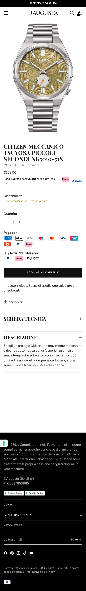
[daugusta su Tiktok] (25, 553)
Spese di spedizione (43, 286)
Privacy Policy (15, 493)
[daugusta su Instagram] (18, 553)
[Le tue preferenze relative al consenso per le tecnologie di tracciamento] (4, 443)
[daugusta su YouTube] (31, 553)
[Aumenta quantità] (7, 222)
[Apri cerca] (72, 13)
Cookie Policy (36, 493)
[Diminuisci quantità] (19, 222)
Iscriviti (76, 539)
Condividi (16, 302)
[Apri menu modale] (6, 13)
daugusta (31, 567)
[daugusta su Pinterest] (12, 553)
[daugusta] (43, 13)
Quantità (10, 214)
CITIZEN (10, 165)
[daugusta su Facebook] (6, 553)
